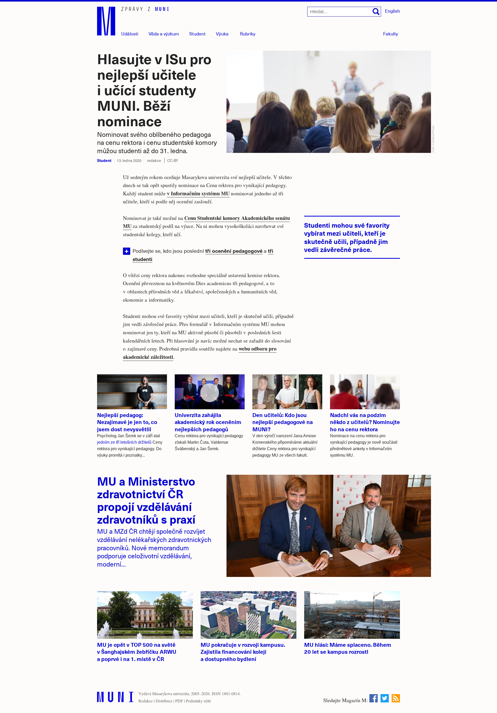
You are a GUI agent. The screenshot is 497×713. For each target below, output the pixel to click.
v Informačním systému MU (198, 193)
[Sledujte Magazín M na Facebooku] (373, 698)
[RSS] (396, 698)
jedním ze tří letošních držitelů (124, 442)
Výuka (222, 33)
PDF (179, 700)
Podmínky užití (198, 700)
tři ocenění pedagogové (233, 250)
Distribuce (164, 700)
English (392, 11)
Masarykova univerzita (170, 693)
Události (129, 33)
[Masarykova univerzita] (115, 698)
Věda (164, 33)
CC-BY (172, 160)
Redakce (145, 700)
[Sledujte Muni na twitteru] (385, 698)
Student (197, 33)
